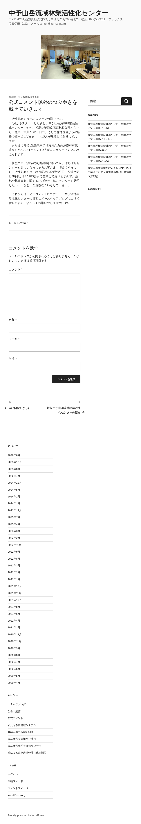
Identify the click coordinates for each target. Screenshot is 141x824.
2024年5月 (14, 489)
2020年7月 (14, 661)
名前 (13, 319)
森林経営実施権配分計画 (22, 738)
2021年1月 (14, 627)
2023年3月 (14, 531)
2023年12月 (15, 510)
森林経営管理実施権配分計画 (24, 745)
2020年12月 (15, 634)
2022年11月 (14, 544)
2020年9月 (14, 648)
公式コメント (15, 718)
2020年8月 (14, 655)
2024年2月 (14, 496)
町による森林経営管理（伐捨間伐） (28, 752)
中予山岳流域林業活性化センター (59, 13)
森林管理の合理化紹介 (20, 732)
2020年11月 (14, 641)
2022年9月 (14, 551)
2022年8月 (14, 558)
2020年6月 (14, 668)
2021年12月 (15, 586)
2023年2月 (14, 537)
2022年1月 (14, 579)
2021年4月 (14, 620)
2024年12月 (15, 482)
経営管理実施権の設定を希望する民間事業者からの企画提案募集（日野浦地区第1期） (109, 172)
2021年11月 (14, 593)
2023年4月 (14, 524)
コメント (15, 269)
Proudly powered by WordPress (26, 815)
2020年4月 (14, 682)
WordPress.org (16, 795)
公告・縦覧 (14, 711)
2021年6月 (14, 613)
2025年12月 (15, 462)
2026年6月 (14, 455)
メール (14, 339)
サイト (13, 358)
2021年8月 (14, 606)
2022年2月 (14, 572)
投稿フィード (15, 781)
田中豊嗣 (34, 97)
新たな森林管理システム (22, 725)
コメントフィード (18, 788)
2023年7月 (14, 517)
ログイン (13, 774)
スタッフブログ (21, 223)
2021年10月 (15, 600)
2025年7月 (14, 475)
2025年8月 (14, 469)
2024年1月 (14, 503)
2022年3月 (14, 565)
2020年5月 (14, 675)
